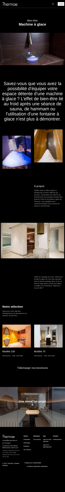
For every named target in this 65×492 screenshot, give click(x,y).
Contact (60, 4)
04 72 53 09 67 (6, 443)
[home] (10, 4)
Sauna (26, 436)
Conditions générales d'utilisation (37, 466)
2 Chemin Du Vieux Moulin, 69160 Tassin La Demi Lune (10, 446)
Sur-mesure (27, 449)
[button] (53, 4)
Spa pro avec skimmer (47, 440)
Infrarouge (27, 443)
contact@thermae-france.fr (9, 440)
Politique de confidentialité (32, 463)
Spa (44, 436)
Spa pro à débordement (47, 446)
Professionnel (57, 439)
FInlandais (27, 439)
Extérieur (26, 446)
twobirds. (5, 465)
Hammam (36, 436)
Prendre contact (32, 412)
